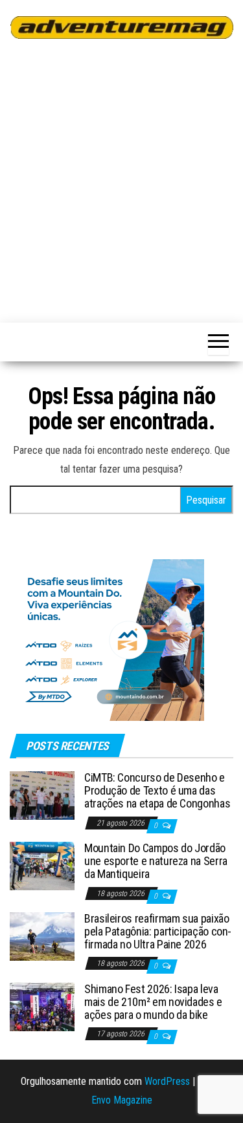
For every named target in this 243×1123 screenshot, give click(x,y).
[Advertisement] (121, 179)
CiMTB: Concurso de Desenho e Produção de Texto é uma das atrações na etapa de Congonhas (157, 790)
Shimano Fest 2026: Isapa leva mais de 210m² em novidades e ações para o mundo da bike (153, 1001)
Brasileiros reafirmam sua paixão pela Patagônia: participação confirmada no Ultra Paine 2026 (157, 931)
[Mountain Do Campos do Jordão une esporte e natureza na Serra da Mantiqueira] (42, 865)
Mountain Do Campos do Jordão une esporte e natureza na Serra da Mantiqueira (155, 861)
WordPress (167, 1081)
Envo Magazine (121, 1100)
